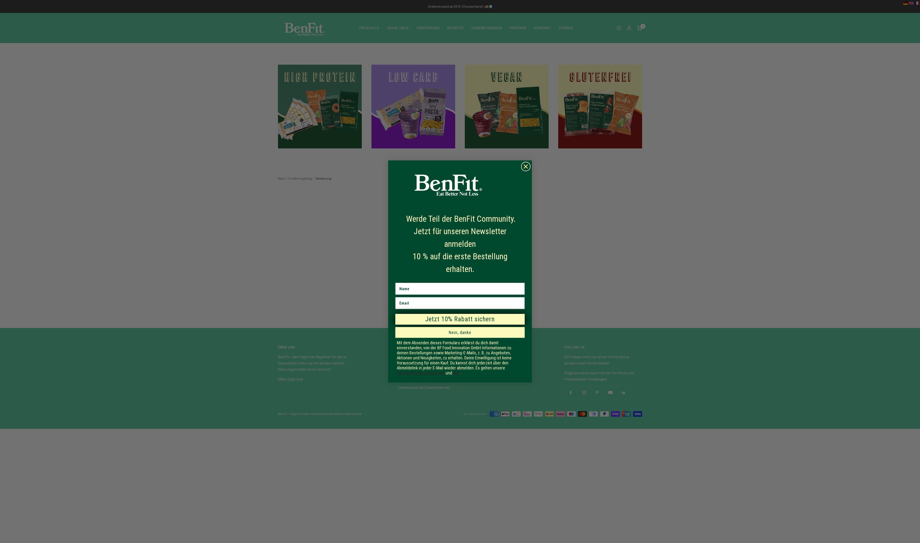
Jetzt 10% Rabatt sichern (460, 319)
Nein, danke (460, 332)
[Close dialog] (526, 166)
